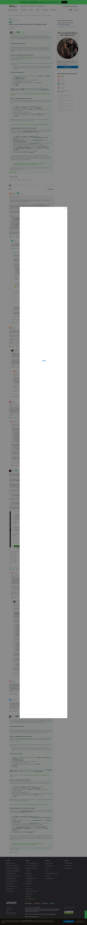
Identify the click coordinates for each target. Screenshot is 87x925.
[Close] (66, 208)
